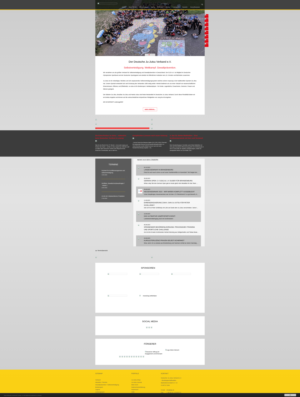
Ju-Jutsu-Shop (135, 380)
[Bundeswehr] (141, 356)
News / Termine (132, 7)
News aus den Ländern (147, 160)
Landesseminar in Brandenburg (158, 170)
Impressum (134, 389)
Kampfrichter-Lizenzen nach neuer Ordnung (150, 135)
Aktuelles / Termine (101, 382)
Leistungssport (176, 7)
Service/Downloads (195, 7)
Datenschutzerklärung (138, 387)
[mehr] (126, 152)
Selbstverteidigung (143, 7)
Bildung (168, 7)
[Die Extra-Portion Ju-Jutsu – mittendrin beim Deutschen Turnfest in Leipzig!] (96, 141)
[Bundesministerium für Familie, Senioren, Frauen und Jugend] (124, 356)
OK (290, 395)
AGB (132, 392)
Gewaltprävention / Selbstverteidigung (107, 385)
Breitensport (160, 7)
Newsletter (185, 7)
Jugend (153, 7)
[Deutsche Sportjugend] (131, 356)
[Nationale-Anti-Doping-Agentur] (136, 356)
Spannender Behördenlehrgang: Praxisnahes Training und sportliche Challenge (169, 228)
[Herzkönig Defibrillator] (149, 297)
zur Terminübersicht (101, 250)
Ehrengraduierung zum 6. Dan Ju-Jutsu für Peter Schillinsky (167, 204)
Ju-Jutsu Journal (136, 382)
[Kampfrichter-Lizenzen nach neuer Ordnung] (133, 138)
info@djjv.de (170, 390)
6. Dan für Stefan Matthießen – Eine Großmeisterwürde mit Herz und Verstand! (186, 137)
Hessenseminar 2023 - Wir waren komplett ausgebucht (169, 192)
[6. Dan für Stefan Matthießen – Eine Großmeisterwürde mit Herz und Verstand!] (170, 141)
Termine (113, 164)
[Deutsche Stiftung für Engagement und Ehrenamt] (155, 354)
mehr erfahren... (150, 109)
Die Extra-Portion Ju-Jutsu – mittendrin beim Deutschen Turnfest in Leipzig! (110, 137)
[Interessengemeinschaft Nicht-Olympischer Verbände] (134, 356)
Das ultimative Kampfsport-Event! (159, 216)
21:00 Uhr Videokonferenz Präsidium (113, 196)
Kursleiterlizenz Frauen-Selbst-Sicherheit (164, 240)
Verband (124, 7)
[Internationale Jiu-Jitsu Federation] (120, 356)
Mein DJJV (134, 385)
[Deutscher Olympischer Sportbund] (129, 356)
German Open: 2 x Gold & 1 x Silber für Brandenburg (168, 181)
